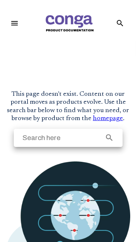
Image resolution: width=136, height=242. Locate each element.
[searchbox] (109, 138)
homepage (108, 118)
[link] (69, 23)
